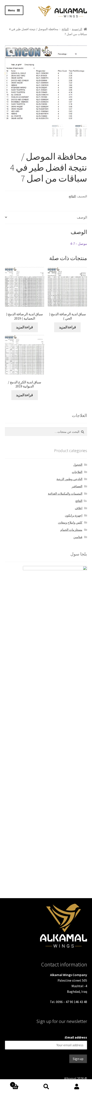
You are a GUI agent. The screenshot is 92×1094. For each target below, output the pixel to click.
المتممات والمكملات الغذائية (65, 494)
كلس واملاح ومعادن (70, 522)
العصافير (77, 486)
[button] (11, 51)
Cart (21, 1083)
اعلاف (78, 508)
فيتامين (77, 537)
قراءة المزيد (24, 327)
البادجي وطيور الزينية (69, 479)
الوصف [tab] (82, 217)
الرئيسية (77, 29)
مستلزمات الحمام (71, 530)
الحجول (77, 465)
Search (46, 1086)
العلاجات (77, 472)
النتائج (65, 29)
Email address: (75, 1037)
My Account (76, 1086)
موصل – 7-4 (78, 243)
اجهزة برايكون (73, 515)
